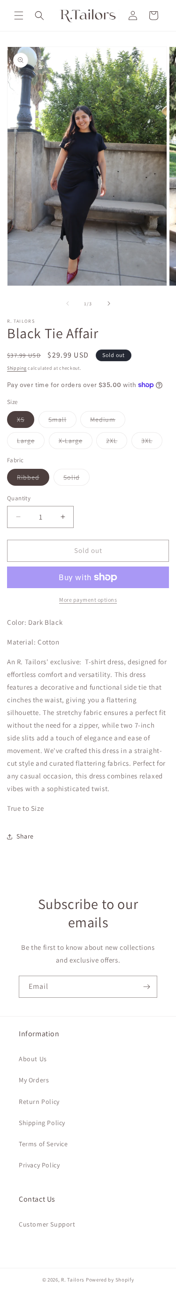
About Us (33, 1059)
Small (62, 421)
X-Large (75, 442)
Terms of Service (43, 1144)
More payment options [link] (88, 599)
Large (31, 442)
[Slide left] (67, 303)
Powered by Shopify (110, 1279)
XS (25, 421)
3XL (151, 442)
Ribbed (33, 479)
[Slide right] (109, 303)
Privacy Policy (39, 1165)
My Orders (34, 1080)
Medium (107, 421)
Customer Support (47, 1224)
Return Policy (39, 1101)
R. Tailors (73, 1279)
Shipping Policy (42, 1122)
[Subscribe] (146, 987)
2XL (116, 442)
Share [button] (25, 836)
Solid (76, 479)
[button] (18, 15)
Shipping (17, 368)
